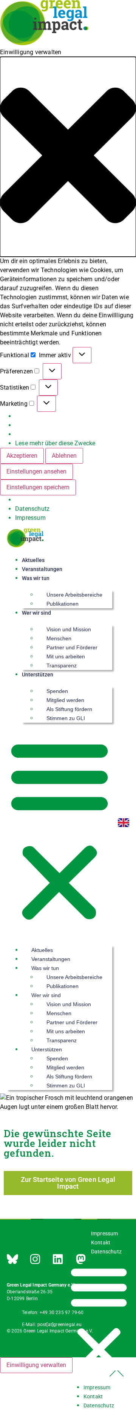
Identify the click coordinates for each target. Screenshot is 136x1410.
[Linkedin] (57, 1259)
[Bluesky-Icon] (12, 1259)
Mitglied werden (65, 700)
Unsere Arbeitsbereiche (74, 595)
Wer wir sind (36, 613)
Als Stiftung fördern (69, 709)
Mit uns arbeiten (65, 656)
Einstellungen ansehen (36, 471)
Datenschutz (32, 508)
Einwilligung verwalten (36, 1365)
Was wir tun (35, 578)
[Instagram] (35, 1259)
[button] (68, 157)
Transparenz (61, 665)
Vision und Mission (68, 629)
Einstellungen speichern (38, 487)
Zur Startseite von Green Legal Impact (68, 1183)
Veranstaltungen (42, 569)
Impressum (30, 517)
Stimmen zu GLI (65, 718)
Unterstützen (37, 675)
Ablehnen (64, 455)
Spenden (57, 691)
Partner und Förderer (71, 647)
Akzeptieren (21, 455)
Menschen (58, 638)
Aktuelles (33, 560)
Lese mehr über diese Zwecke (55, 443)
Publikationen (62, 604)
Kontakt (100, 1242)
